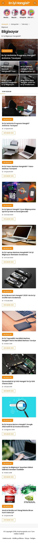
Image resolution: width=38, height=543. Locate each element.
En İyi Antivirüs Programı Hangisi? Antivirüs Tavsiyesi (15, 124)
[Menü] (3, 3)
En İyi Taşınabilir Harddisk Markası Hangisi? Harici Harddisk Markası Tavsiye (19, 339)
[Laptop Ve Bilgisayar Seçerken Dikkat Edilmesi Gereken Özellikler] (19, 450)
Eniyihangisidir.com (24, 531)
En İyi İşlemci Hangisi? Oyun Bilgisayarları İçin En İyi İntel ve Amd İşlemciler (19, 210)
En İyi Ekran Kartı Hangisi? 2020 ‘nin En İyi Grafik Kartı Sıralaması (18, 296)
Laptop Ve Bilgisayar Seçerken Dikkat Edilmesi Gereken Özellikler (17, 468)
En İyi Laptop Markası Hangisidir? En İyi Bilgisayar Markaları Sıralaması (18, 253)
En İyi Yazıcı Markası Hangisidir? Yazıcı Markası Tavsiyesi (17, 167)
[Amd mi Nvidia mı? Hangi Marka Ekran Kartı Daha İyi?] (19, 493)
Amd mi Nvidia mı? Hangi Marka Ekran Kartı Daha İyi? (17, 511)
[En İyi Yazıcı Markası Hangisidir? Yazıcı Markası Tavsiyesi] (9, 67)
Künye (27, 538)
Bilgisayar (8, 119)
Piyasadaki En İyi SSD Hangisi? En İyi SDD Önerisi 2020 (18, 382)
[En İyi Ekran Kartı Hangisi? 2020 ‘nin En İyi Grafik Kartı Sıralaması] (19, 278)
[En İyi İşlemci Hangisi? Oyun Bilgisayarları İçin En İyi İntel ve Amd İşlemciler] (19, 192)
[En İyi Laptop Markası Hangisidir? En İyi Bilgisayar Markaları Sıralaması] (9, 80)
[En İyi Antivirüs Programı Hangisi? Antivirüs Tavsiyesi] (19, 50)
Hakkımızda (7, 538)
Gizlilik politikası (18, 538)
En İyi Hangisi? (19, 3)
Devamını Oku (9, 133)
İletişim (32, 538)
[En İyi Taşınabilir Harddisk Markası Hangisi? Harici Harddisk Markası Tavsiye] (19, 321)
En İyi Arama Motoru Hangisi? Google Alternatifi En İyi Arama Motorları (17, 425)
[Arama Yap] (34, 3)
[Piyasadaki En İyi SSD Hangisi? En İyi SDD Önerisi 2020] (19, 364)
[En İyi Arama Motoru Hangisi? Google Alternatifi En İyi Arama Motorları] (19, 407)
